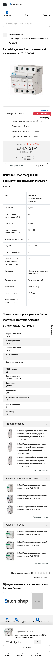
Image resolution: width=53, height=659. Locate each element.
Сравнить (7, 655)
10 (7, 400)
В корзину (39, 165)
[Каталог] (5, 4)
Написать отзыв (40, 577)
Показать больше (40, 470)
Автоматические (16, 35)
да (7, 372)
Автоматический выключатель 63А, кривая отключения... (30, 636)
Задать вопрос (52, 329)
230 (7, 393)
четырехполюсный (13, 379)
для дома (10, 386)
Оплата (16, 622)
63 (7, 414)
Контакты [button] (7, 15)
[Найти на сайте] (47, 24)
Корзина (46, 15)
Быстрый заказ (16, 165)
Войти (27, 15)
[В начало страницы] (47, 653)
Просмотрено (36, 655)
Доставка (26, 622)
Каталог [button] (7, 622)
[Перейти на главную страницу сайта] (22, 4)
